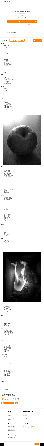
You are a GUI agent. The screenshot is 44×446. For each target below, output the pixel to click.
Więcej (9, 438)
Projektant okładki (11, 416)
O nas (24, 413)
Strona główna (6, 1)
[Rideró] (1, 1)
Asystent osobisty (11, 413)
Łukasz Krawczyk (22, 13)
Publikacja (9, 419)
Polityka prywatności (26, 418)
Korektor (9, 415)
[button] (32, 25)
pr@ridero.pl (32, 427)
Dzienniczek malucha (11, 427)
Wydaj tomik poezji (11, 430)
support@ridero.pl (31, 426)
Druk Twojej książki (11, 418)
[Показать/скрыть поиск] (38, 1)
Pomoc (24, 416)
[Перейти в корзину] (42, 1)
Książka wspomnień (11, 426)
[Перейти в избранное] (40, 1)
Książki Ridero (25, 415)
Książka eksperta (11, 429)
